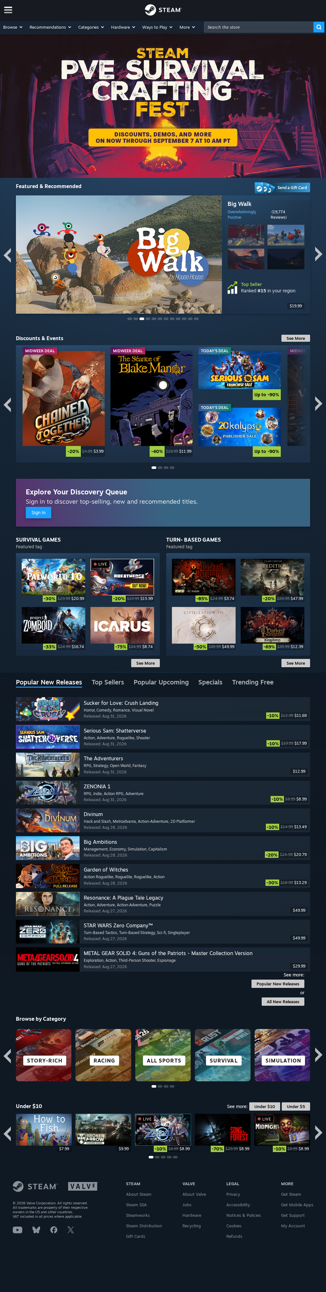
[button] (13, 27)
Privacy (233, 1194)
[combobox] (259, 27)
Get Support (293, 1215)
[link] (64, 404)
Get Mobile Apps (297, 1204)
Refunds (234, 1236)
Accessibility (238, 1204)
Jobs (186, 1204)
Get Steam (291, 1194)
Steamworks (138, 1215)
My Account (293, 1225)
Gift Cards (135, 1236)
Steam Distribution (144, 1225)
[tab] (49, 682)
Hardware (191, 1215)
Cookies (233, 1225)
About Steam (139, 1194)
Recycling (191, 1225)
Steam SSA (136, 1204)
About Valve (194, 1194)
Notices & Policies (243, 1215)
